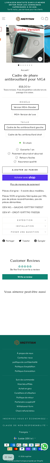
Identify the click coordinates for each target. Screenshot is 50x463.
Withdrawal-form (25, 406)
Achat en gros (25, 388)
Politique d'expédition (25, 366)
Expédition (25, 220)
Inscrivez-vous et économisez (24, 419)
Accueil (24, 70)
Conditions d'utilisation (25, 393)
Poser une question (25, 232)
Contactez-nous (25, 357)
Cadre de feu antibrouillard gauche (25, 127)
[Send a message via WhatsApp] (44, 446)
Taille (25, 122)
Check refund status (25, 410)
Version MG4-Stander (25, 107)
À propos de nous (25, 353)
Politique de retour (25, 397)
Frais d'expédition (25, 90)
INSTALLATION (25, 226)
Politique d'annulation (25, 371)
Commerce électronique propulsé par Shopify (25, 461)
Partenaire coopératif (25, 402)
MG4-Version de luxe (25, 114)
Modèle (25, 102)
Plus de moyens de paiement (25, 184)
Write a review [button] (25, 276)
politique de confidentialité (25, 362)
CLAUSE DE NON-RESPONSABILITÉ (24, 425)
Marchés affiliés (25, 384)
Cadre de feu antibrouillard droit (25, 134)
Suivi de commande (25, 379)
